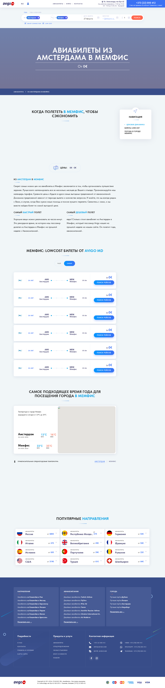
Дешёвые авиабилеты (78, 597)
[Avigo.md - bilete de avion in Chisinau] (20, 682)
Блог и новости (60, 654)
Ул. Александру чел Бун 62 (114, 2)
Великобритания (79, 543)
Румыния (120, 552)
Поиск (137, 18)
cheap (69, 263)
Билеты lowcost (132, 128)
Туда (25, 12)
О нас (19, 643)
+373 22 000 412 (99, 643)
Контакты (78, 4)
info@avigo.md (100, 647)
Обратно (106, 16)
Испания (30, 552)
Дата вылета (88, 16)
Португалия (76, 552)
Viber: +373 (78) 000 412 (133, 643)
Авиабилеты (58, 4)
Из (25, 17)
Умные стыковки (60, 650)
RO (22, 4)
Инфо (68, 4)
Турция (74, 561)
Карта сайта (22, 654)
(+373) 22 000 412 (80, 683)
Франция (120, 543)
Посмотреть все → (25, 622)
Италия (29, 543)
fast (59, 263)
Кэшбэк (56, 658)
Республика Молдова (81, 534)
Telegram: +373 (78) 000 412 (135, 651)
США (28, 561)
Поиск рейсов (104, 283)
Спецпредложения (61, 646)
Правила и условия (25, 650)
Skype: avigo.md (100, 651)
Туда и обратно (35, 12)
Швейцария (121, 561)
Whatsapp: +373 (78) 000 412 (135, 647)
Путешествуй (119, 597)
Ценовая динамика (135, 125)
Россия (29, 534)
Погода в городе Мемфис (133, 132)
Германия (120, 534)
